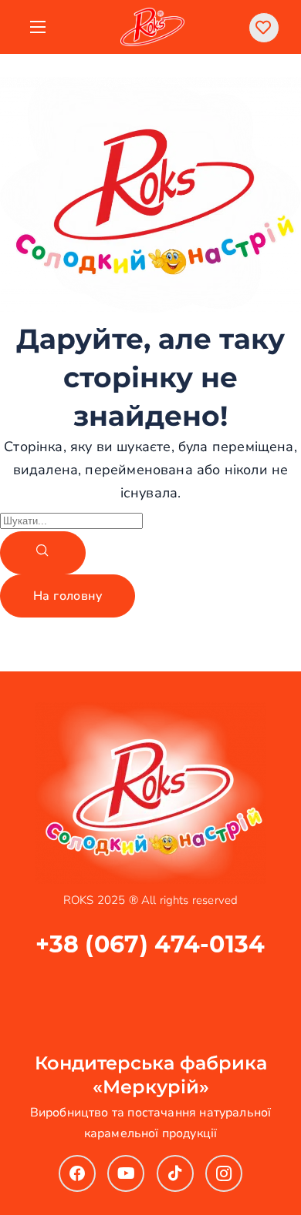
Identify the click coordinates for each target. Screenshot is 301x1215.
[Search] (43, 552)
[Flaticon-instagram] (223, 1173)
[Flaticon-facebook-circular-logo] (77, 1173)
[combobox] (71, 521)
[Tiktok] (175, 1173)
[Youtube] (125, 1173)
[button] (264, 27)
